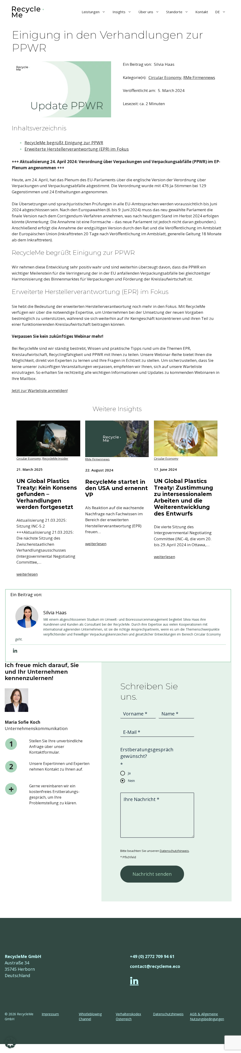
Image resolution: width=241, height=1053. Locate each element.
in (134, 981)
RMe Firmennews (199, 77)
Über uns (145, 11)
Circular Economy (165, 77)
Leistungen (91, 11)
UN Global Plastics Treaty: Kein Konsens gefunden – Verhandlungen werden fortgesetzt (46, 494)
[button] (10, 1042)
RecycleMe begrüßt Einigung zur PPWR (63, 142)
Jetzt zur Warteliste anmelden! (40, 390)
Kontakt (201, 11)
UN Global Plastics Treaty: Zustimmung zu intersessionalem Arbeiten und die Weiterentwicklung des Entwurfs (183, 497)
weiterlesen (27, 574)
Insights (118, 11)
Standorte (174, 11)
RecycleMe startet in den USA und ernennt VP (116, 488)
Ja (129, 773)
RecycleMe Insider (55, 458)
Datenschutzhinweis (174, 851)
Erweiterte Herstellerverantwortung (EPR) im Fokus (76, 149)
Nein (131, 780)
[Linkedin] (15, 650)
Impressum (50, 1014)
